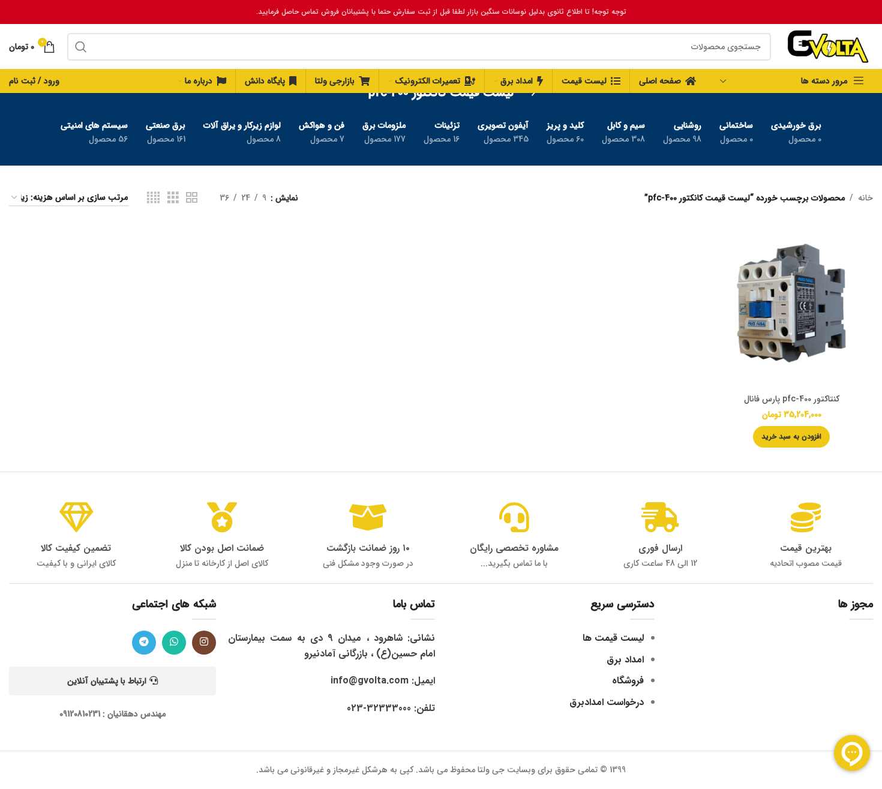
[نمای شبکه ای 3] (173, 198)
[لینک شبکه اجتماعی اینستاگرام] (204, 643)
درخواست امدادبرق (606, 702)
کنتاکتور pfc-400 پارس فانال (791, 399)
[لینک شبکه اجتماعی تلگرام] (144, 643)
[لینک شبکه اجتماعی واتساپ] (174, 643)
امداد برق (625, 659)
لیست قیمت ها (613, 638)
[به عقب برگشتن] (529, 93)
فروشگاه (628, 680)
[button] (791, 437)
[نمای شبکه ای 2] (191, 198)
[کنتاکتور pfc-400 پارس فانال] (791, 306)
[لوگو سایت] (828, 46)
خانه (865, 198)
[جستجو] (81, 47)
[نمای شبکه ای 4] (153, 198)
